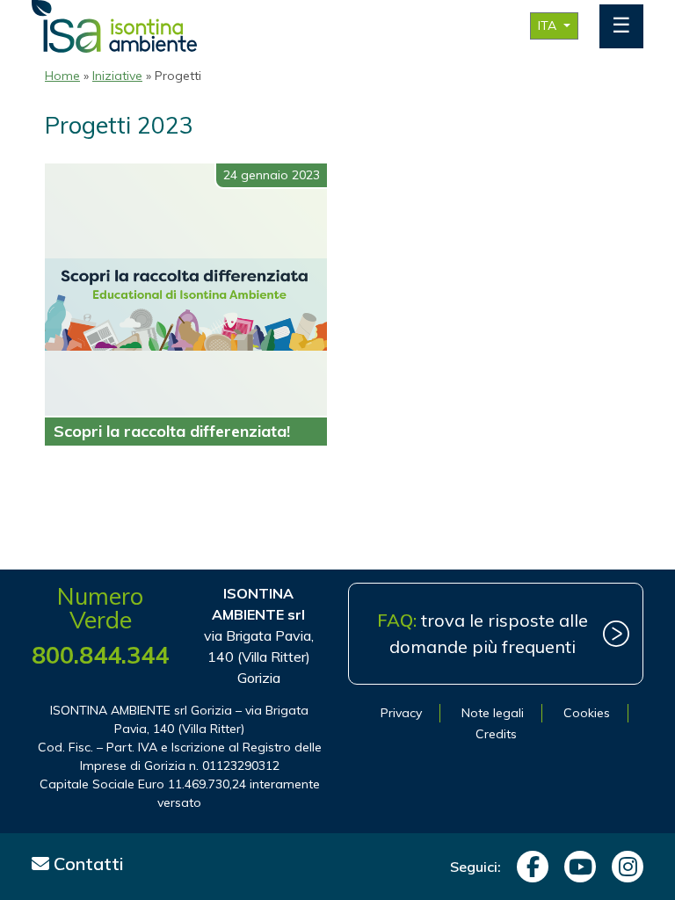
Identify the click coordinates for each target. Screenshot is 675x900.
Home (62, 75)
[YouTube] (575, 866)
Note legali (492, 713)
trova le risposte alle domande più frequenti (482, 633)
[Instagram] (623, 866)
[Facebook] (528, 866)
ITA (549, 25)
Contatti (86, 864)
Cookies (586, 713)
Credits (496, 734)
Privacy (401, 713)
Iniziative (117, 75)
